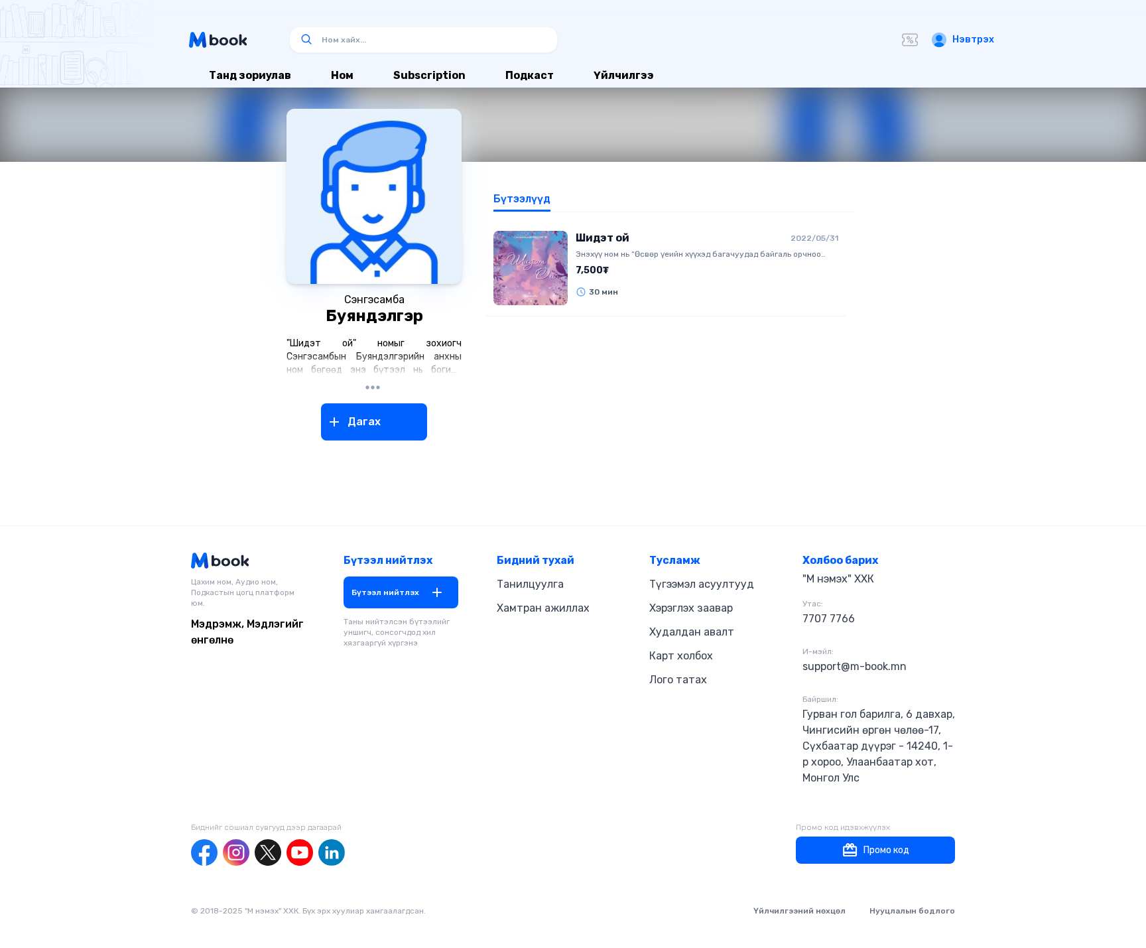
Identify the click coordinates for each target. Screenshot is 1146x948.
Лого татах (678, 679)
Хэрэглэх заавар (691, 608)
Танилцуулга (530, 584)
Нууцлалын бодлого (912, 910)
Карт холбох (681, 655)
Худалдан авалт (691, 632)
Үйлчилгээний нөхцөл (799, 910)
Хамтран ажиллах (543, 608)
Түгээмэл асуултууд (701, 584)
